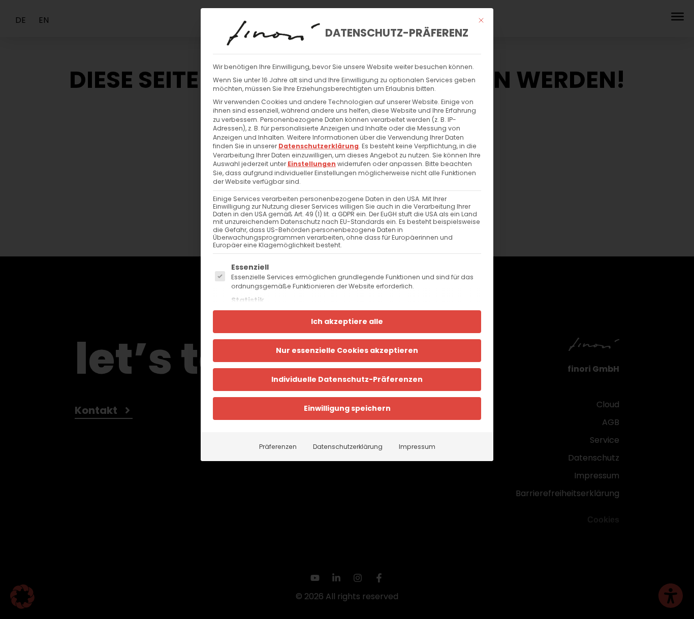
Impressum (417, 446)
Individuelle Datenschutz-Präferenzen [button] (347, 379)
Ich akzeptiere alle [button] (347, 321)
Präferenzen (278, 446)
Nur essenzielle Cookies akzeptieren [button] (347, 350)
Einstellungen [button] (312, 163)
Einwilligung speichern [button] (347, 408)
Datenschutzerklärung (318, 146)
